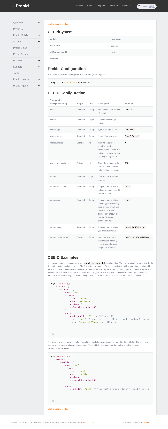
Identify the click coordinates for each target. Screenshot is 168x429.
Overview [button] (79, 6)
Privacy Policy (146, 422)
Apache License (88, 422)
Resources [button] (126, 6)
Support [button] (101, 6)
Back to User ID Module (58, 24)
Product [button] (90, 6)
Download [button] (113, 6)
